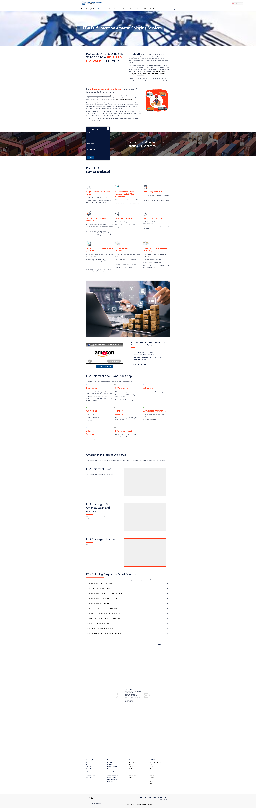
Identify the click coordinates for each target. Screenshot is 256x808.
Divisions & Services (102, 9)
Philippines (140, 75)
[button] (104, 366)
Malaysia (160, 73)
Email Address (90, 138)
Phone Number (90, 143)
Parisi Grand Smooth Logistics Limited (99, 96)
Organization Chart (90, 771)
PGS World (145, 9)
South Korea (137, 73)
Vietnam (144, 73)
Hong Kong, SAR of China (155, 762)
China (156, 71)
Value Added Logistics (112, 779)
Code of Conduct (89, 777)
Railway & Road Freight (112, 766)
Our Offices (153, 9)
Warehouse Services (111, 777)
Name (88, 132)
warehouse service (112, 516)
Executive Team (89, 768)
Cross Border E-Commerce (113, 775)
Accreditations (89, 773)
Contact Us (150, 804)
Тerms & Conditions (131, 804)
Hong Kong (161, 71)
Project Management (112, 771)
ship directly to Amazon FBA (124, 99)
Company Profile (90, 9)
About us (88, 762)
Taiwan (131, 73)
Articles (139, 9)
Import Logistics (110, 768)
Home (82, 9)
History (87, 764)
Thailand (150, 73)
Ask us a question (91, 149)
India (164, 73)
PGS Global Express (133, 768)
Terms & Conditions (90, 775)
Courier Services (110, 773)
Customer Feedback (133, 775)
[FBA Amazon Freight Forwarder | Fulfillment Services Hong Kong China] (92, 3)
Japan (155, 73)
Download (125, 9)
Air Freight (109, 762)
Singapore (152, 777)
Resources (132, 9)
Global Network (117, 9)
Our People (88, 766)
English (236, 3)
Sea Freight (109, 764)
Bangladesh (152, 783)
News (110, 9)
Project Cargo (110, 781)
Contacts (131, 777)
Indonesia (131, 75)
